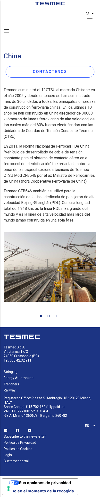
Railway (10, 390)
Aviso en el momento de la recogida (40, 490)
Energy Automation (18, 378)
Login (8, 455)
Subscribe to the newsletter (25, 436)
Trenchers (11, 384)
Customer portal (16, 461)
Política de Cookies (18, 449)
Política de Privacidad (20, 442)
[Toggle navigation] (6, 31)
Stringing (10, 372)
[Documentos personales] (50, 5)
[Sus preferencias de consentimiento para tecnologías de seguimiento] (8, 488)
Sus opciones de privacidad (45, 482)
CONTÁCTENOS (50, 71)
